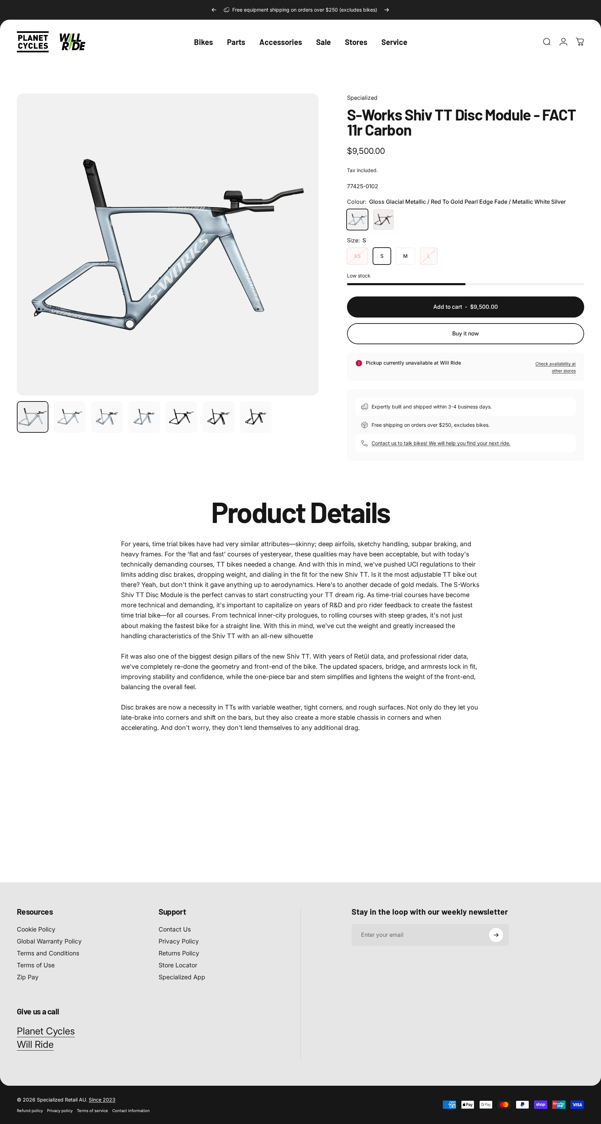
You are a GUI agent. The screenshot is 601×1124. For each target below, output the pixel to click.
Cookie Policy (36, 929)
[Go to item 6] (181, 417)
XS (357, 256)
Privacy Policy (179, 941)
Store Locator (178, 964)
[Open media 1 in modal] (168, 244)
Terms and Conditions (48, 952)
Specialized (362, 97)
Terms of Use (36, 964)
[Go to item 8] (256, 417)
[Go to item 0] (32, 417)
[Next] (386, 10)
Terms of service (92, 1110)
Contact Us (175, 929)
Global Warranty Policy (49, 941)
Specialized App (182, 976)
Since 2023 (102, 1100)
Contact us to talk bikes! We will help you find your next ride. (441, 443)
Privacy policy (60, 1110)
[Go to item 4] (144, 417)
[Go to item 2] (70, 417)
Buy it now (465, 333)
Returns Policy (179, 952)
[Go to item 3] (107, 417)
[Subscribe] (496, 935)
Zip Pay (28, 976)
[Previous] (214, 10)
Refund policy (30, 1110)
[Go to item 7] (218, 417)
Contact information (131, 1110)
